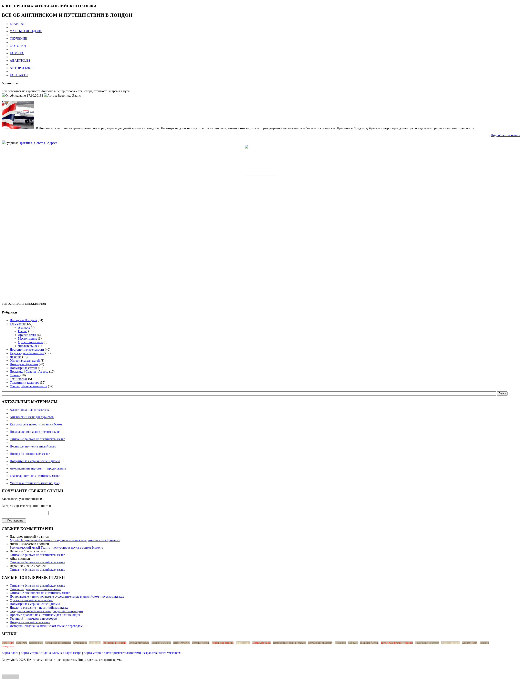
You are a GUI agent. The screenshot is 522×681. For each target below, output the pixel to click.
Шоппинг (484, 642)
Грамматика (18, 324)
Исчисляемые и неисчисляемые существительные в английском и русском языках (67, 596)
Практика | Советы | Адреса (38, 143)
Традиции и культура (24, 382)
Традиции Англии (369, 642)
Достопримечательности (27, 349)
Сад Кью (353, 642)
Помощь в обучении (24, 364)
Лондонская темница (222, 642)
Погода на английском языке (30, 622)
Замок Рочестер (181, 642)
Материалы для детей (25, 360)
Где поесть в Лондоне (114, 642)
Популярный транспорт (320, 642)
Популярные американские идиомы (35, 604)
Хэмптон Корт (469, 642)
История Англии (200, 642)
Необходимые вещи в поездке (289, 642)
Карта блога (10, 652)
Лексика (15, 357)
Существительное (30, 342)
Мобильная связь (261, 642)
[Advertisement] (261, 236)
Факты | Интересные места (28, 386)
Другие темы (27, 335)
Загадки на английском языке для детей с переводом (46, 611)
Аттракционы (80, 642)
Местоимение (27, 338)
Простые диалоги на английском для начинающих (45, 615)
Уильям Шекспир (450, 642)
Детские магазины (161, 642)
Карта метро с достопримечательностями (112, 652)
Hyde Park (21, 642)
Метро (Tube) (243, 642)
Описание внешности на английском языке (40, 593)
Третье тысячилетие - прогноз (397, 642)
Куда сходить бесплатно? (27, 353)
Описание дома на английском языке (35, 589)
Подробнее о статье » (505, 135)
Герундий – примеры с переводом (33, 618)
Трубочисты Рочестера (427, 642)
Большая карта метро (66, 652)
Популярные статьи (23, 368)
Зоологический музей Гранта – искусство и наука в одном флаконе (56, 547)
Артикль (24, 327)
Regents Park (36, 642)
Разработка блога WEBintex (161, 652)
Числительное (28, 346)
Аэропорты (95, 642)
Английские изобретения (58, 642)
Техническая (18, 379)
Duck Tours (8, 642)
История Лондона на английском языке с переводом (46, 626)
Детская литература (139, 642)
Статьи (15, 375)
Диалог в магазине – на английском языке (39, 607)
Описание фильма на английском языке (37, 555)
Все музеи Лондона (23, 320)
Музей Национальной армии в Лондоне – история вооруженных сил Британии (65, 540)
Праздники (340, 642)
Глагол (22, 331)
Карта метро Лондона (36, 652)
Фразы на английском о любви (31, 600)
